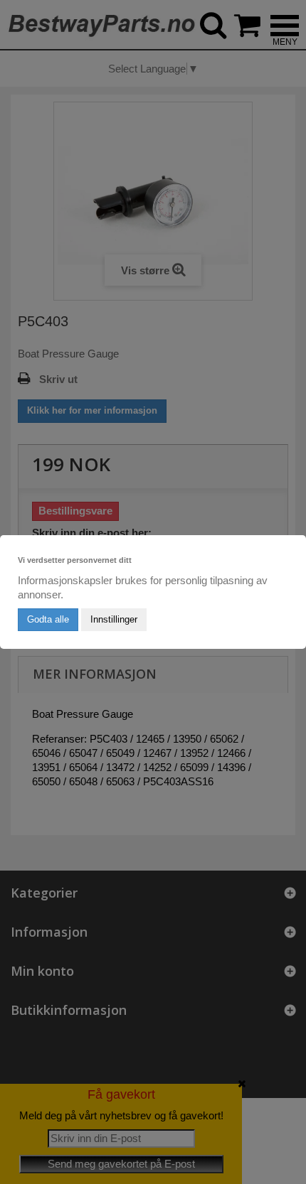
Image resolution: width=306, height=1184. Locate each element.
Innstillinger (113, 619)
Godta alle (48, 619)
